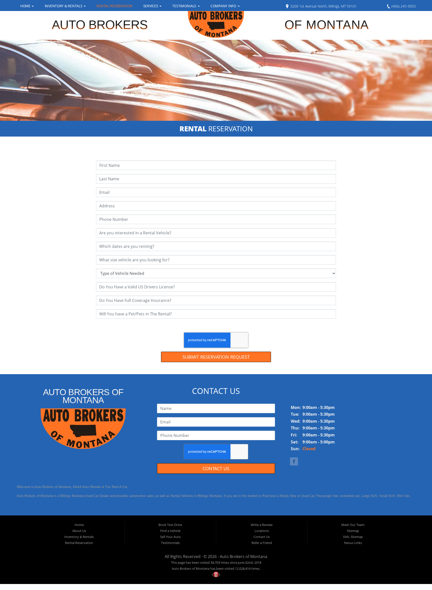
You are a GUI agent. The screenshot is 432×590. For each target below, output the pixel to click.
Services (151, 6)
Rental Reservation (114, 6)
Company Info (223, 6)
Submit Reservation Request (216, 357)
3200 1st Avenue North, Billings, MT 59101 (323, 6)
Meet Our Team (352, 524)
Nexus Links (353, 542)
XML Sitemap (353, 536)
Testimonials (184, 6)
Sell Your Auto (170, 536)
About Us (79, 530)
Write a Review (261, 524)
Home (26, 6)
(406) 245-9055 (403, 6)
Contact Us (215, 468)
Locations (261, 530)
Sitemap (353, 530)
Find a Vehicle (170, 530)
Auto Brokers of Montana (243, 556)
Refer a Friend (262, 542)
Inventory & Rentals (64, 6)
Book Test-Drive (170, 524)
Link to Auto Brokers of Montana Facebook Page (294, 461)
